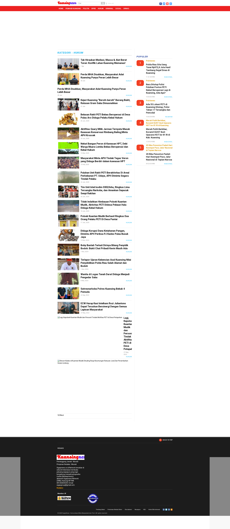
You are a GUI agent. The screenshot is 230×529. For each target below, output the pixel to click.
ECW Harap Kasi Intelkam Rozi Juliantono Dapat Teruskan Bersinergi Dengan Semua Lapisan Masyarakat (104, 306)
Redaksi (60, 488)
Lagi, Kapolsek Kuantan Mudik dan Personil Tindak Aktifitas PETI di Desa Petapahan (129, 333)
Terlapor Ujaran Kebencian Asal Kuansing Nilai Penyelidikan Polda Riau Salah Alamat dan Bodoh (106, 262)
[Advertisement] (115, 30)
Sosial (118, 8)
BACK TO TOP (167, 440)
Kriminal (109, 8)
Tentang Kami (100, 509)
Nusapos (138, 509)
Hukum (101, 8)
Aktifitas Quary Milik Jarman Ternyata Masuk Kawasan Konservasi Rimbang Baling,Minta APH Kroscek (105, 132)
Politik (86, 8)
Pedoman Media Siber (115, 509)
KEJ (144, 509)
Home (61, 8)
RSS (171, 510)
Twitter (166, 510)
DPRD (93, 8)
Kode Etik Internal (154, 509)
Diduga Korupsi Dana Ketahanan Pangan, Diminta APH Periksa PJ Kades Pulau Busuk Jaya (104, 233)
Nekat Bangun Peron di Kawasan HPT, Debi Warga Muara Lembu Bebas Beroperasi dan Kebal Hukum (104, 146)
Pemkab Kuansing (73, 8)
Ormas (126, 8)
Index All (111, 3)
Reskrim (169, 117)
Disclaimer (128, 509)
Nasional (168, 77)
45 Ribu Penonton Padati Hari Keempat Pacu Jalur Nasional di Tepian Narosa (159, 157)
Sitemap (169, 510)
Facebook (164, 510)
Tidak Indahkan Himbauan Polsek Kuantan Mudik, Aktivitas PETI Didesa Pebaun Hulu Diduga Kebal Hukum (103, 204)
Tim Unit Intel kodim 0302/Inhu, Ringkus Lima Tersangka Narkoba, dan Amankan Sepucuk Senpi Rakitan (105, 190)
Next (62, 415)
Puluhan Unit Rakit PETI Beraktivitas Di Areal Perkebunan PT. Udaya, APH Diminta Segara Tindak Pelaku (105, 175)
